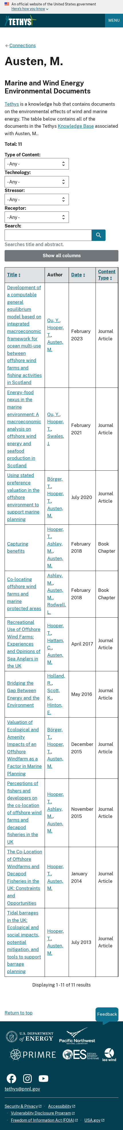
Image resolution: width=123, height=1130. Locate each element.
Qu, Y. (53, 320)
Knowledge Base (76, 126)
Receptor (15, 208)
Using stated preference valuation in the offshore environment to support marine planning (23, 497)
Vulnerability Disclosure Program (41, 1113)
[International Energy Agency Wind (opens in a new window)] (109, 1055)
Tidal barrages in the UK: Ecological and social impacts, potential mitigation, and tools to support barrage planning (24, 942)
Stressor (14, 190)
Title (12, 274)
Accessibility (59, 1106)
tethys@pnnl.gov (22, 1089)
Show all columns (62, 255)
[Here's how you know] (61, 7)
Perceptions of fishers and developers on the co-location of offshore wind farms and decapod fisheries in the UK (24, 813)
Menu (114, 20)
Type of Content (22, 154)
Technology (17, 172)
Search (12, 226)
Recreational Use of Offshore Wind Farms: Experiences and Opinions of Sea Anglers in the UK (23, 644)
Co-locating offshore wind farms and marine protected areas (24, 594)
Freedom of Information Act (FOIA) (42, 1120)
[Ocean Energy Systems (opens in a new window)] (81, 1055)
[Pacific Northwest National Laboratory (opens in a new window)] (75, 1038)
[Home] (21, 20)
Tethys (12, 104)
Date (76, 274)
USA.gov (92, 1120)
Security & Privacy (21, 1106)
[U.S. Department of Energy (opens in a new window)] (30, 1038)
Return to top (19, 1013)
